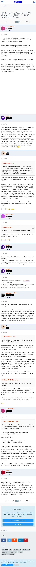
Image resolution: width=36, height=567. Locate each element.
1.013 (26, 22)
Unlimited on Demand (8, 554)
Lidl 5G (20, 552)
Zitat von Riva (6, 227)
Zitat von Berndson (8, 163)
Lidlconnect (26, 550)
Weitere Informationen (7, 565)
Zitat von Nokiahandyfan (10, 380)
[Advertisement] (18, 93)
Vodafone (5, 550)
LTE (10, 550)
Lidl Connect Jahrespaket (9, 552)
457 (13, 22)
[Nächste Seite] (30, 22)
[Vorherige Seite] (6, 22)
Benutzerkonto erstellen (18, 520)
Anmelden (18, 524)
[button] (2, 2)
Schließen (16, 565)
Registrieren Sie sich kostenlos (12, 514)
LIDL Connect (17, 550)
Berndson (27, 281)
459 (20, 22)
